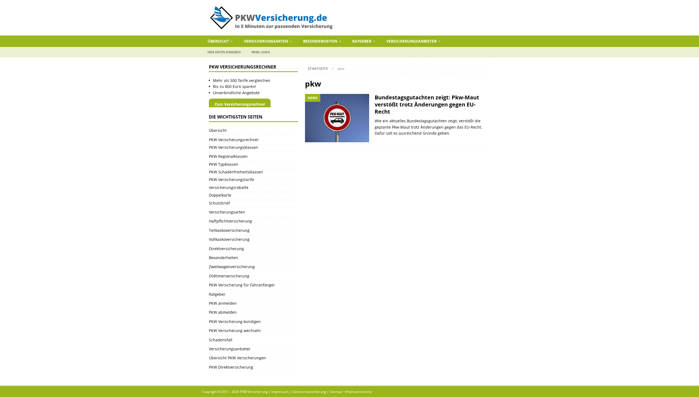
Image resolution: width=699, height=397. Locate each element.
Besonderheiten (320, 41)
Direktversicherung (226, 248)
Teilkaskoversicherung (229, 230)
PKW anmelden (223, 303)
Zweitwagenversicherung (232, 266)
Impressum (280, 391)
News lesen (260, 52)
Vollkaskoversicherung (229, 239)
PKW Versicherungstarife (231, 179)
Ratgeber (361, 41)
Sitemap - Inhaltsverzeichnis (351, 391)
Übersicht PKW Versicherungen (237, 357)
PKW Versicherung (254, 391)
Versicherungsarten (266, 41)
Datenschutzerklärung (309, 391)
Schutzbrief (219, 203)
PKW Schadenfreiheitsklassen (236, 171)
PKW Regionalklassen (228, 156)
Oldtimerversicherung (229, 276)
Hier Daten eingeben (224, 52)
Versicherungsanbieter (411, 41)
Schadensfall (220, 339)
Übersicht (218, 41)
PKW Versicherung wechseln (235, 330)
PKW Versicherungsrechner (234, 139)
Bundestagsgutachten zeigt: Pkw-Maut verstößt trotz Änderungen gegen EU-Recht (427, 104)
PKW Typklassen (223, 164)
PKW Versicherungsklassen (233, 147)
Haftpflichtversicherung (230, 221)
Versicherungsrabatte (228, 187)
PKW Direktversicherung (231, 367)
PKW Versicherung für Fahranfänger (242, 285)
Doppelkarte (220, 195)
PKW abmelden (223, 312)
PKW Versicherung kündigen (235, 321)
